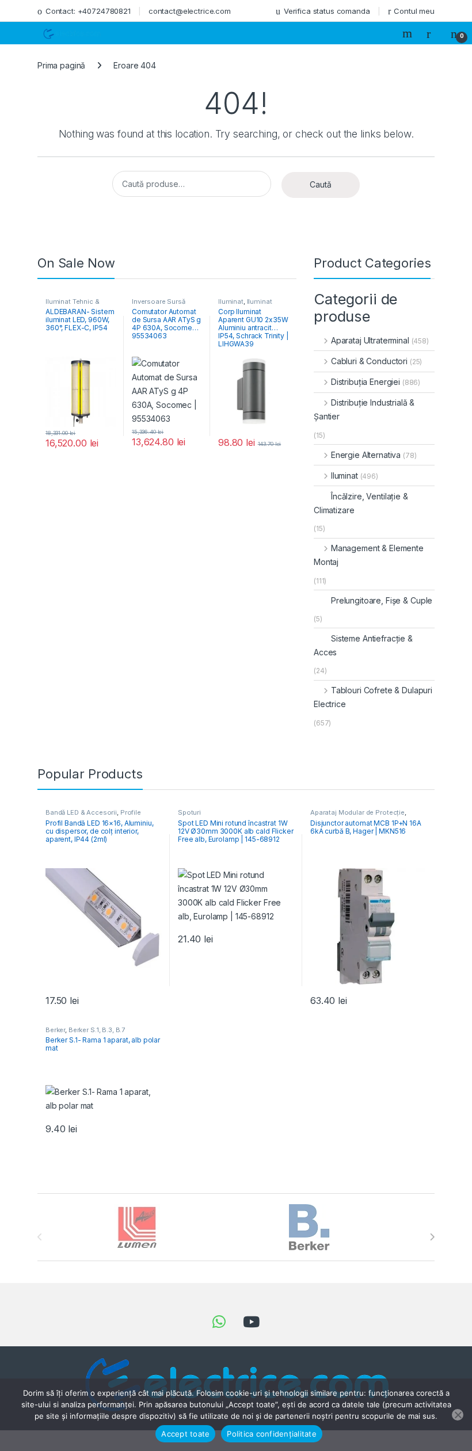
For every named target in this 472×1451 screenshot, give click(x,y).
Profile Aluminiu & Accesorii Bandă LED (95, 815)
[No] (457, 1415)
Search (408, 33)
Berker (55, 1030)
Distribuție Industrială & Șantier (364, 409)
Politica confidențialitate (272, 1433)
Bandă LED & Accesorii (81, 812)
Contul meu (414, 11)
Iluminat (230, 301)
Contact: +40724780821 (88, 11)
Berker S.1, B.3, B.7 (96, 1030)
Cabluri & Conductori (369, 361)
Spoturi (189, 812)
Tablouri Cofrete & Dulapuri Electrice (373, 697)
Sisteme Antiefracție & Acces (363, 645)
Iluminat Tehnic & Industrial (72, 304)
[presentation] (432, 1237)
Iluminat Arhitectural (245, 304)
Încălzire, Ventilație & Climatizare (361, 503)
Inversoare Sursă (158, 301)
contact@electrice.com (190, 11)
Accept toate (185, 1433)
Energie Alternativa (366, 455)
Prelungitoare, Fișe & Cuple (381, 600)
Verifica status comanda (327, 11)
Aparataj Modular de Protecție (357, 812)
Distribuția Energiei (365, 382)
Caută (321, 184)
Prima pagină (61, 65)
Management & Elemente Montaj (369, 555)
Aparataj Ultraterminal (370, 340)
